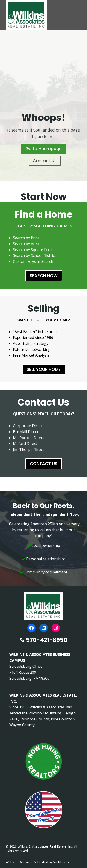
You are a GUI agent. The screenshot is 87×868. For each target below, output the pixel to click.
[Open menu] (77, 15)
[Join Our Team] (43, 761)
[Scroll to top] (76, 855)
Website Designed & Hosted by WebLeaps (37, 862)
